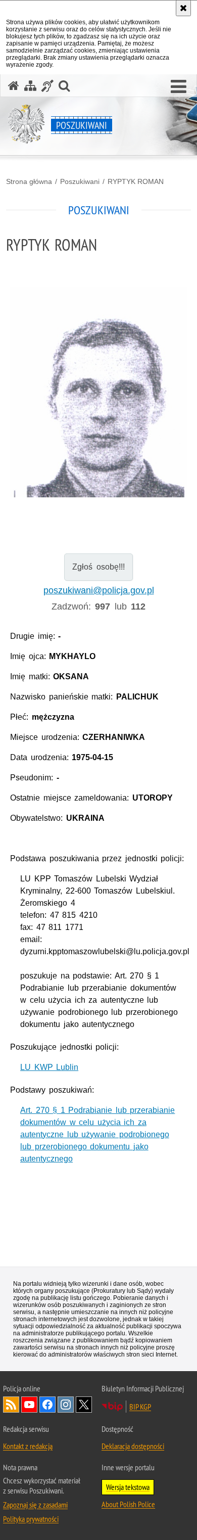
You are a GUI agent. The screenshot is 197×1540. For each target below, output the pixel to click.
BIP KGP (140, 1407)
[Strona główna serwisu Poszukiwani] (13, 85)
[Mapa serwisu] (30, 85)
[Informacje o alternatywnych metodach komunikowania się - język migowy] (47, 85)
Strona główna (29, 181)
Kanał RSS (11, 1404)
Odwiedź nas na (29, 1404)
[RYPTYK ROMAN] (98, 392)
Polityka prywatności (31, 1519)
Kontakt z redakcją (28, 1446)
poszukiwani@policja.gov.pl (98, 590)
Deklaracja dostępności (133, 1446)
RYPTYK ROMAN (136, 181)
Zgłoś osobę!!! (98, 567)
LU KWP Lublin (49, 1067)
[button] (178, 87)
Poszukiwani (80, 181)
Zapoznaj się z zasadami (35, 1505)
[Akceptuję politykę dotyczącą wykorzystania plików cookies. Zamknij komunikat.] (183, 8)
